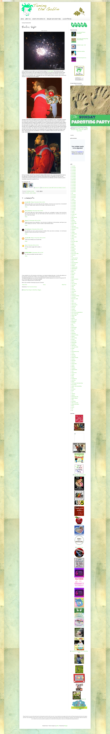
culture (72, 235)
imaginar (73, 265)
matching (73, 285)
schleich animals (74, 357)
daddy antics (74, 236)
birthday (73, 220)
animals (73, 212)
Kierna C (27, 220)
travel (72, 390)
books (72, 224)
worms (72, 407)
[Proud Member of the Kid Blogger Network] (79, 442)
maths (72, 286)
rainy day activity (74, 346)
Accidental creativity (81, 51)
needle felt (73, 306)
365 (72, 193)
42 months (73, 203)
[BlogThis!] (38, 191)
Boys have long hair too (81, 57)
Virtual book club (74, 396)
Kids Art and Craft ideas (54, 19)
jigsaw (72, 271)
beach (72, 218)
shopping (73, 368)
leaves (72, 277)
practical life (73, 340)
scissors (73, 359)
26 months (73, 176)
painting (73, 318)
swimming (73, 380)
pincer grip (73, 328)
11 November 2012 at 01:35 (39, 237)
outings (72, 316)
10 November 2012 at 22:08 (34, 220)
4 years (72, 199)
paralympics (73, 321)
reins (72, 349)
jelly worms (73, 270)
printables (73, 343)
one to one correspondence (77, 312)
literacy (72, 282)
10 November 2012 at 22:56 (37, 229)
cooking (73, 232)
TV (72, 392)
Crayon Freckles (84, 128)
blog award (73, 221)
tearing (72, 381)
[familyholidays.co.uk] (79, 475)
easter (72, 238)
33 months (73, 187)
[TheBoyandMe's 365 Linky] (79, 504)
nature (72, 301)
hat (72, 256)
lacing (72, 276)
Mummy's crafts (74, 298)
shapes (72, 365)
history (72, 261)
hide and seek (74, 259)
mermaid (73, 289)
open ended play (74, 313)
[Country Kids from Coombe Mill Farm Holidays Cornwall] (53, 187)
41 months (73, 202)
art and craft (73, 214)
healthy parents (74, 257)
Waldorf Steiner (74, 398)
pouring (72, 339)
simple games (74, 369)
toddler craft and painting (76, 386)
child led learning (74, 227)
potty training (74, 337)
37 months (73, 194)
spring (72, 377)
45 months (73, 208)
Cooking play (74, 233)
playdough (73, 333)
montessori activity (75, 295)
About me (28, 19)
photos (72, 325)
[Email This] (37, 191)
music (72, 300)
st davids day (74, 378)
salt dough (73, 355)
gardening (73, 245)
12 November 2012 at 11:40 (37, 252)
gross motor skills (74, 253)
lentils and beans (74, 279)
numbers (73, 309)
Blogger (65, 725)
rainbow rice (73, 345)
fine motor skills (74, 241)
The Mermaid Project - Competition (81, 33)
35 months (73, 190)
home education (74, 262)
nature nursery (74, 304)
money (72, 292)
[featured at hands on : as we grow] (79, 616)
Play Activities (78, 128)
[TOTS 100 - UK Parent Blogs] (79, 474)
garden (72, 244)
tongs (72, 387)
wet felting (73, 401)
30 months (73, 182)
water (72, 399)
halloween (73, 254)
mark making (74, 283)
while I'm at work (74, 402)
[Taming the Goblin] (79, 75)
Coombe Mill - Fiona (29, 202)
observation (73, 310)
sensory (73, 362)
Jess (26, 245)
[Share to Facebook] (40, 191)
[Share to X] (39, 191)
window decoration (75, 404)
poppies (73, 336)
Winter (72, 405)
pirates (72, 330)
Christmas (73, 229)
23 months (73, 172)
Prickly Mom (81, 129)
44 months (73, 206)
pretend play (73, 342)
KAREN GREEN (28, 252)
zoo (72, 410)
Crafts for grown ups (38, 19)
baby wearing (74, 217)
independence (74, 268)
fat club (72, 239)
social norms (74, 372)
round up (73, 354)
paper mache (74, 319)
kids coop (73, 273)
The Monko (28, 191)
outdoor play (73, 315)
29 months (73, 181)
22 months (73, 170)
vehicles (73, 395)
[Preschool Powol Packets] (79, 649)
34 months (73, 188)
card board (73, 226)
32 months (73, 185)
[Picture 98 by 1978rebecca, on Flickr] (83, 699)
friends (72, 242)
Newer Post (24, 284)
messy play (73, 291)
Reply (26, 206)
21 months (73, 169)
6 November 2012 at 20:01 (37, 210)
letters (72, 280)
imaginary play (74, 267)
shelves (72, 366)
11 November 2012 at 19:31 (33, 245)
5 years (72, 211)
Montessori (73, 294)
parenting (73, 322)
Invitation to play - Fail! (81, 44)
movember (73, 297)
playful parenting (74, 334)
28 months (73, 179)
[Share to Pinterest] (42, 191)
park (72, 324)
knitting (72, 274)
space (72, 375)
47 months (73, 209)
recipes (72, 348)
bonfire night (50, 71)
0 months (73, 166)
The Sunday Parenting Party (77, 383)
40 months (73, 200)
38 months (73, 196)
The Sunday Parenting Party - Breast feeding (82, 39)
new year (73, 307)
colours (72, 230)
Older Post (64, 284)
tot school (73, 389)
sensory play (74, 363)
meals (72, 288)
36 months (73, 191)
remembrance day (75, 351)
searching (73, 360)
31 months (73, 184)
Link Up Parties (67, 19)
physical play (74, 327)
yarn (72, 408)
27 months (73, 178)
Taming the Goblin (74, 129)
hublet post (73, 263)
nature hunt (73, 303)
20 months (73, 167)
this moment (73, 384)
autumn (72, 215)
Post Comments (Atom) (32, 286)
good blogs (73, 251)
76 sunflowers (28, 229)
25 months (73, 175)
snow (72, 371)
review (72, 352)
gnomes (73, 250)
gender (72, 247)
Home (22, 19)
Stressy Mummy (28, 210)
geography (73, 248)
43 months (73, 205)
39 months (73, 197)
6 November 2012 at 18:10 (39, 202)
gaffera (57, 725)
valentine (73, 393)
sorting (72, 374)
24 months (73, 173)
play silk (73, 331)
